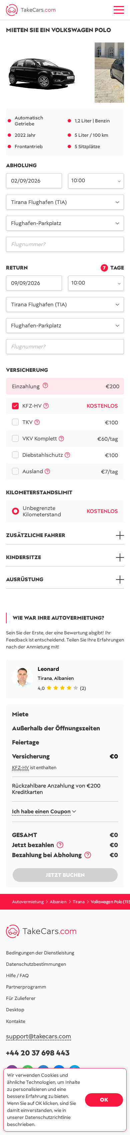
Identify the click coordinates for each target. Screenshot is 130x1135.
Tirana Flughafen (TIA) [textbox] (39, 202)
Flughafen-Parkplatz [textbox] (36, 223)
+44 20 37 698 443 (38, 1053)
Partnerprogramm (26, 987)
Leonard (48, 669)
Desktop (15, 1009)
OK (104, 1099)
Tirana (45, 678)
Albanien (64, 678)
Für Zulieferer (21, 998)
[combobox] (92, 180)
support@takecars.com (38, 1036)
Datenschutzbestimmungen (36, 964)
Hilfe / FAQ (17, 975)
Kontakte (15, 1021)
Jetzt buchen (65, 875)
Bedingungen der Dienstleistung (40, 952)
